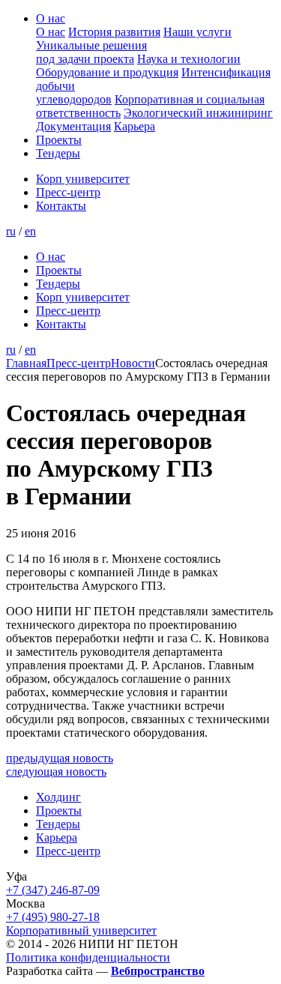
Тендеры (58, 153)
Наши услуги (197, 31)
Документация (73, 126)
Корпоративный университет (81, 930)
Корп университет (83, 178)
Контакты (61, 205)
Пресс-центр (68, 192)
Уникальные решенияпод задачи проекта (91, 52)
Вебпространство (158, 971)
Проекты (59, 139)
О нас (50, 18)
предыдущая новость (59, 758)
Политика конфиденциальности (88, 957)
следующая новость (56, 771)
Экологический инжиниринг (198, 112)
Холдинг (58, 797)
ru (11, 231)
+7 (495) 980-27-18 (53, 917)
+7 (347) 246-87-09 (53, 890)
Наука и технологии (189, 58)
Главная (26, 363)
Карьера (134, 126)
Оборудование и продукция (107, 72)
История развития (114, 31)
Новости (133, 363)
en (30, 231)
